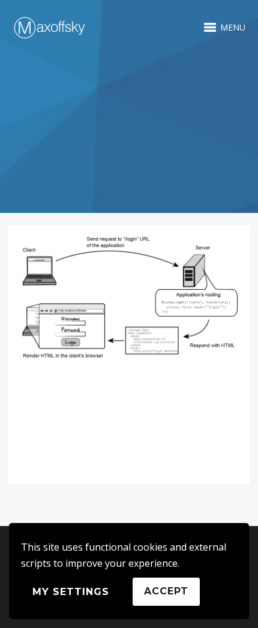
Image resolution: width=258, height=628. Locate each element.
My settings (70, 591)
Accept (166, 591)
